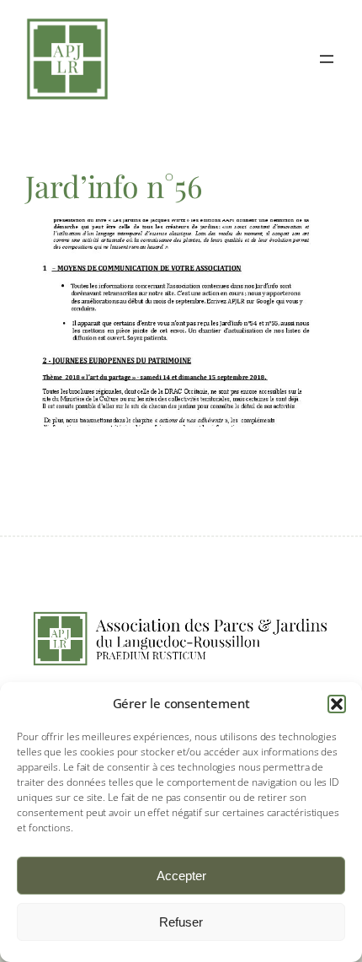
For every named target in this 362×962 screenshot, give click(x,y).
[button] (336, 704)
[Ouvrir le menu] (327, 59)
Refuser (181, 922)
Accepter (181, 875)
